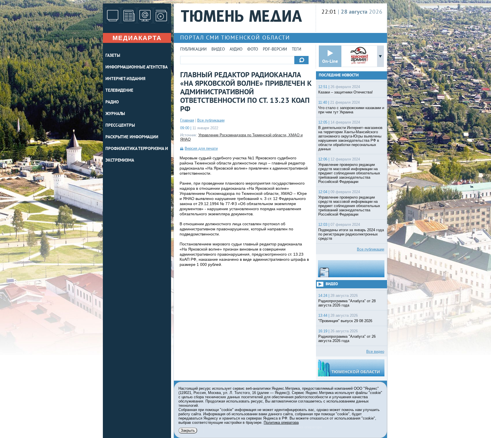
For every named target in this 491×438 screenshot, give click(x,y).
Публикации (193, 49)
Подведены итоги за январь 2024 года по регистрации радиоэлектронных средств (351, 234)
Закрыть (188, 430)
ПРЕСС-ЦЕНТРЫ (120, 125)
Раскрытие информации (131, 137)
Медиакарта (137, 37)
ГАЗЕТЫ (112, 56)
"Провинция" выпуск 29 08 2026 (345, 321)
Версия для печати (201, 148)
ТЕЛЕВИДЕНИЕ (119, 90)
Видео (218, 49)
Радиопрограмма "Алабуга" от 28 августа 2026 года (347, 303)
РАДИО (112, 102)
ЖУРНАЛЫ (115, 114)
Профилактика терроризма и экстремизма (136, 154)
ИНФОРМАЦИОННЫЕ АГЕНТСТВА (136, 67)
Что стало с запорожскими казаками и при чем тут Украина (351, 110)
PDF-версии (275, 49)
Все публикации (210, 120)
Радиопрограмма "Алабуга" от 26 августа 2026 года (347, 338)
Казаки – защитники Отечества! (345, 92)
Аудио (236, 49)
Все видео (375, 351)
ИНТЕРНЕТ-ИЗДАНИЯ (125, 79)
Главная (187, 120)
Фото (252, 49)
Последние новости (339, 75)
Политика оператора (281, 422)
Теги (296, 49)
